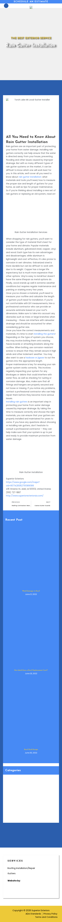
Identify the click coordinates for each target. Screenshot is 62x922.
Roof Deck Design (31, 749)
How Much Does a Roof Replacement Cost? (31, 670)
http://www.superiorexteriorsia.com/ (24, 495)
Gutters (11, 873)
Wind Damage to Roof (31, 591)
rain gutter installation (30, 176)
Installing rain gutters (16, 401)
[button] (55, 5)
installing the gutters (44, 333)
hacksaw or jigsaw (35, 357)
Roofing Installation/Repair (21, 868)
